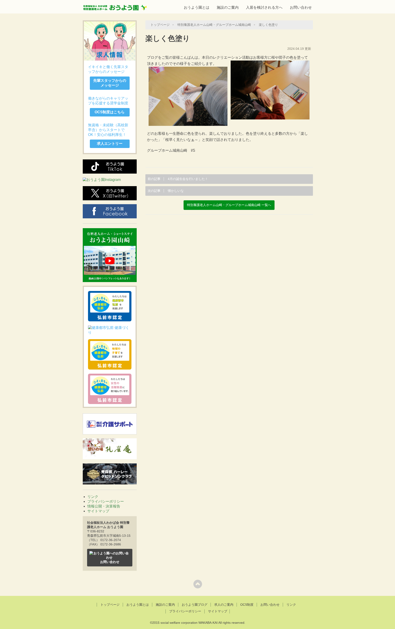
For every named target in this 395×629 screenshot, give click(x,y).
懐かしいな (166, 191)
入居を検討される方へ (264, 7)
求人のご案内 (223, 604)
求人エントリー (110, 143)
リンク (92, 497)
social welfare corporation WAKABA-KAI (189, 622)
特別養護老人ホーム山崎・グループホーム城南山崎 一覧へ (229, 205)
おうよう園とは (196, 7)
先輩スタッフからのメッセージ (109, 83)
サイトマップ (98, 511)
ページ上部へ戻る (197, 584)
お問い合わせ (301, 7)
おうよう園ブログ (194, 604)
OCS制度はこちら (110, 112)
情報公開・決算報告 (103, 506)
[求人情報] (110, 41)
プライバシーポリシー (105, 501)
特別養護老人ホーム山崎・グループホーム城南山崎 (214, 24)
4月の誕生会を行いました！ (178, 179)
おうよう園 (115, 6)
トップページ (160, 24)
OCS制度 (247, 604)
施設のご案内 (228, 7)
